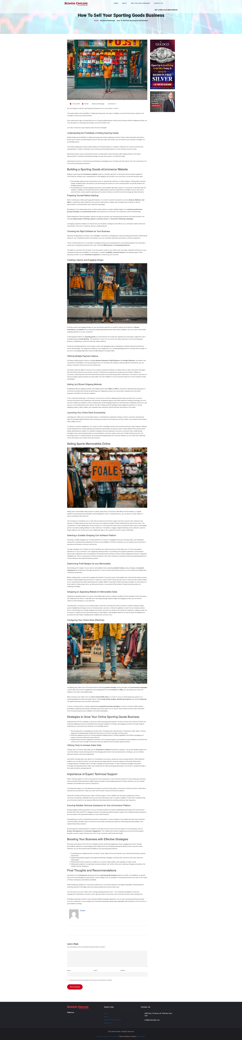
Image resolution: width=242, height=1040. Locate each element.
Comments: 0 (112, 104)
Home (116, 3)
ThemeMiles (141, 1036)
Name (69, 970)
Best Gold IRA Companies (140, 3)
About (124, 3)
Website (123, 970)
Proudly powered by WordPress (107, 1036)
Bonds (87, 104)
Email (96, 970)
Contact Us (158, 3)
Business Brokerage (98, 104)
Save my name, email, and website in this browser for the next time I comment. (91, 980)
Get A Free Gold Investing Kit (166, 10)
